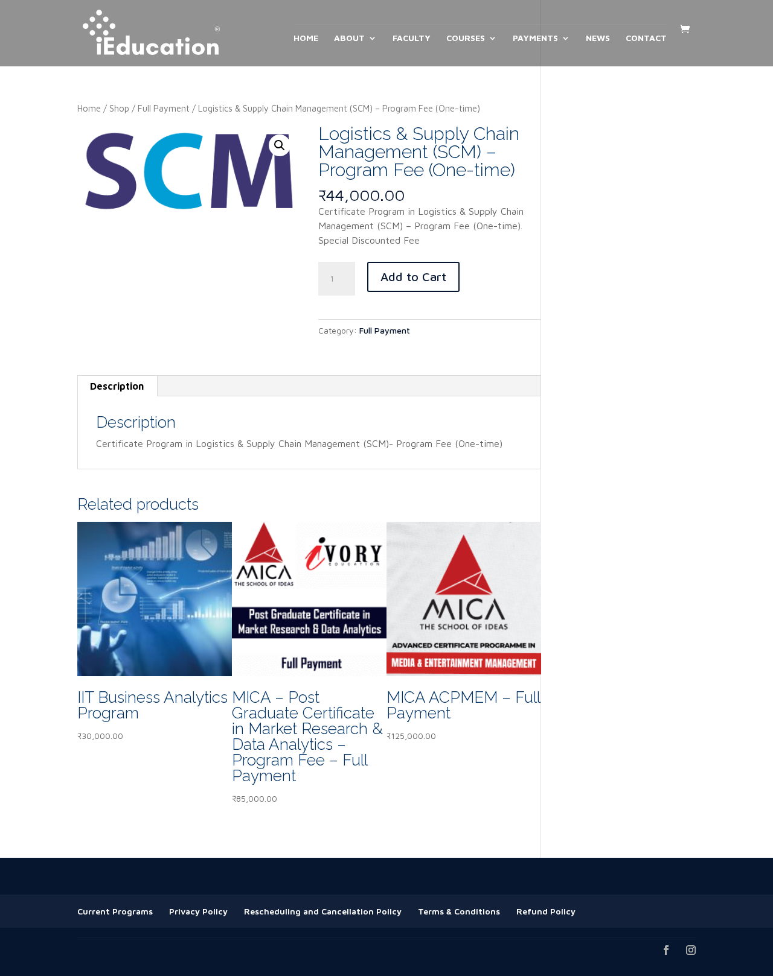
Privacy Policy (198, 911)
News (598, 38)
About (349, 38)
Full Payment (164, 108)
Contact (646, 38)
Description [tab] (117, 386)
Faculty (412, 38)
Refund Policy (546, 911)
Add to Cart (413, 277)
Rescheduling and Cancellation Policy (323, 911)
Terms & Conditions (459, 911)
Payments (535, 38)
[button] (279, 145)
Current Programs (115, 911)
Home (305, 38)
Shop (119, 108)
